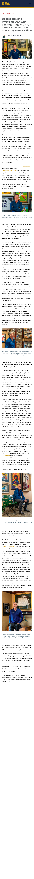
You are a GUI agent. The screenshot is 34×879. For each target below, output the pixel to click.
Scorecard (26, 166)
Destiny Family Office (8, 547)
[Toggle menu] (30, 3)
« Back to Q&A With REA (8, 14)
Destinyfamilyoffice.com (9, 170)
